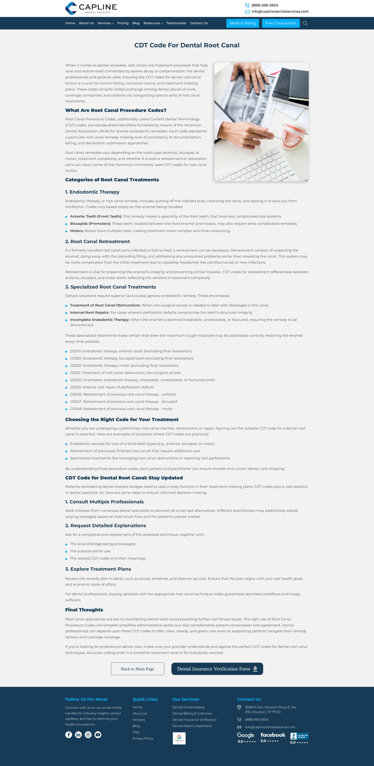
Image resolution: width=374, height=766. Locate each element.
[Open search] (305, 23)
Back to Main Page (137, 668)
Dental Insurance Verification (194, 720)
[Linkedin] (78, 734)
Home (70, 23)
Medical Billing (243, 23)
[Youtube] (97, 734)
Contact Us (199, 23)
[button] (217, 669)
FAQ (136, 732)
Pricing (123, 23)
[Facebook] (68, 734)
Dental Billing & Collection (192, 713)
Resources (152, 23)
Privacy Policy (143, 738)
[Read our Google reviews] (246, 737)
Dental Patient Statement (192, 726)
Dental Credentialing (188, 707)
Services (104, 23)
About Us (86, 23)
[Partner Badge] (179, 744)
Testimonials (176, 23)
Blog (136, 23)
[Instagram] (88, 734)
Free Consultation (280, 23)
